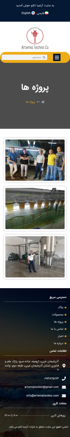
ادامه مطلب (58, 142)
